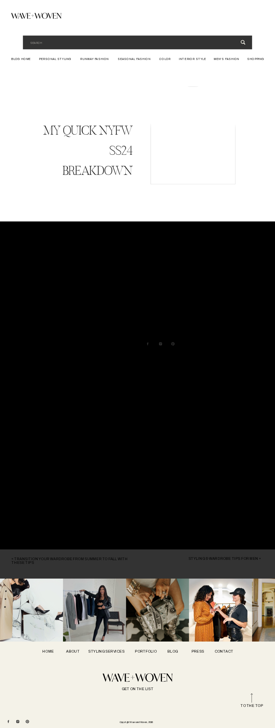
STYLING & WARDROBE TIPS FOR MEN (223, 558)
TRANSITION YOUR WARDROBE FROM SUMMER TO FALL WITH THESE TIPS (69, 561)
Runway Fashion (58, 249)
